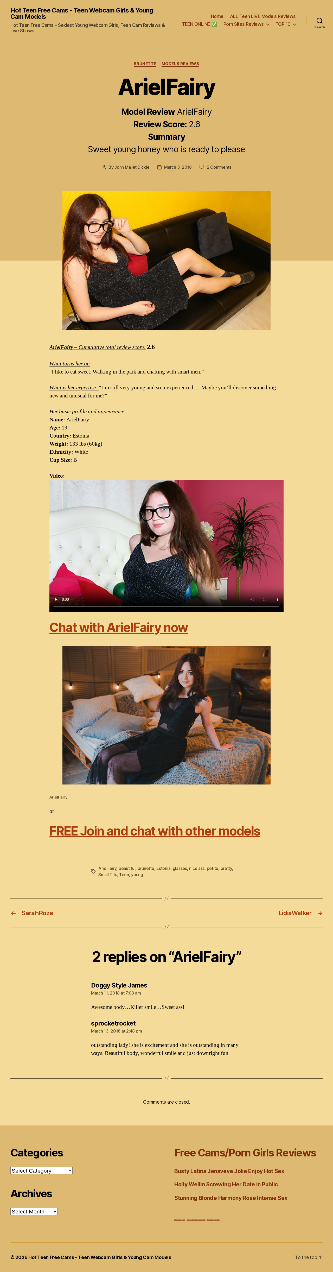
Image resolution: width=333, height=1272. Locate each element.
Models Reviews (180, 63)
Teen (124, 874)
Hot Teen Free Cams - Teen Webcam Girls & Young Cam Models (81, 13)
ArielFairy (107, 868)
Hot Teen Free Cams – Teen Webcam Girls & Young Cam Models (99, 1257)
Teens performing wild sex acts (196, 1219)
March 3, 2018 (178, 167)
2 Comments (219, 167)
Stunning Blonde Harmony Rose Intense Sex (230, 1198)
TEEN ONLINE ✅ (199, 24)
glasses (180, 868)
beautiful (127, 868)
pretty (226, 868)
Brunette (145, 63)
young (137, 874)
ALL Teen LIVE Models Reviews (263, 16)
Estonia (163, 868)
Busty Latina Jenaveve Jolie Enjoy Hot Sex (229, 1171)
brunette (146, 868)
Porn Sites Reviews (243, 24)
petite (212, 868)
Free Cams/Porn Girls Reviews (245, 1152)
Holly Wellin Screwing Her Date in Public (226, 1184)
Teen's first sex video (213, 1219)
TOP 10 (283, 24)
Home (217, 16)
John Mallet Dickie (131, 167)
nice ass (196, 868)
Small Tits (107, 874)
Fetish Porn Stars (179, 1219)
